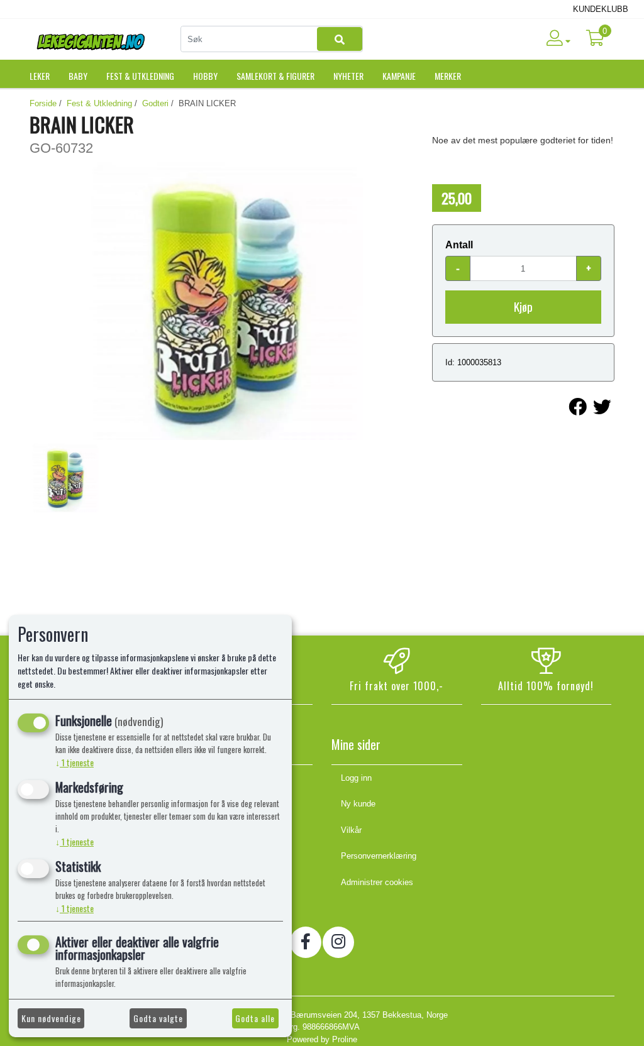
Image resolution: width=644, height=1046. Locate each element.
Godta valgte (158, 1018)
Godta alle (255, 1018)
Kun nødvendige (51, 1018)
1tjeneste (74, 762)
